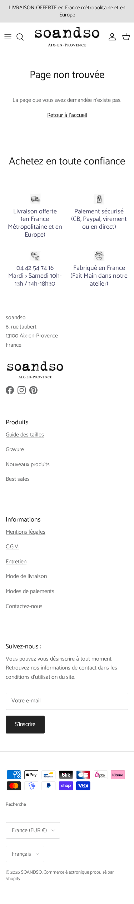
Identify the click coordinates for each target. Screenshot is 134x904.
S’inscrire (25, 724)
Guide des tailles (25, 435)
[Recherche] (23, 37)
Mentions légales (25, 532)
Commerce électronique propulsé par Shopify (60, 876)
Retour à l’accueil (67, 115)
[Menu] (8, 37)
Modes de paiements (30, 591)
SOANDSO (31, 872)
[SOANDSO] (67, 36)
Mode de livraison (26, 576)
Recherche (16, 804)
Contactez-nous (24, 606)
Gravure (15, 449)
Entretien (16, 562)
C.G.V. (12, 547)
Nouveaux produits (28, 464)
